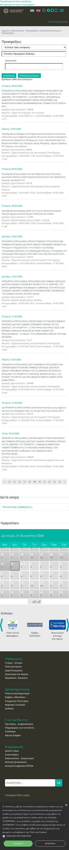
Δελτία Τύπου (12, 751)
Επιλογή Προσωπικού (50, 31)
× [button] (66, 805)
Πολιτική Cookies (38, 832)
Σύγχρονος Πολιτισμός (17, 701)
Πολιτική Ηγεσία (13, 666)
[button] (34, 836)
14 (9, 482)
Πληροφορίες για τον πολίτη (19, 727)
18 (29, 482)
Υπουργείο (13, 659)
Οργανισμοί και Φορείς (16, 674)
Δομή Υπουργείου (14, 670)
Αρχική (5, 31)
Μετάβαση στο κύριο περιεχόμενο (17, 4)
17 (24, 482)
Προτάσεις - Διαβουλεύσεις (19, 724)
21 (44, 482)
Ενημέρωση (14, 747)
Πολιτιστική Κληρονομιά (17, 693)
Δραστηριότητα (17, 689)
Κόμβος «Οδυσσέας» (15, 697)
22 (49, 482)
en (37, 10)
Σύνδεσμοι (10, 731)
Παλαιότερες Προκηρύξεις (17, 507)
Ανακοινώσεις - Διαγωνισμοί (19, 758)
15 (14, 482)
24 (59, 482)
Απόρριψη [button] (50, 843)
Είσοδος (53, 21)
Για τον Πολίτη (16, 720)
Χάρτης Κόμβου (13, 735)
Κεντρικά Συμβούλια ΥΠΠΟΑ (19, 766)
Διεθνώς (9, 708)
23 (54, 482)
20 (39, 482)
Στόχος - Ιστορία (13, 663)
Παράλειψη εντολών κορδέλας (15, 1)
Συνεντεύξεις (12, 754)
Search (43, 10)
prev (2, 625)
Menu (60, 10)
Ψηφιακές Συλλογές (15, 705)
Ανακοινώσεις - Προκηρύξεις (24, 31)
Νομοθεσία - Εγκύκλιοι (16, 678)
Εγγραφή (63, 21)
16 (19, 482)
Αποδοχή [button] (18, 843)
